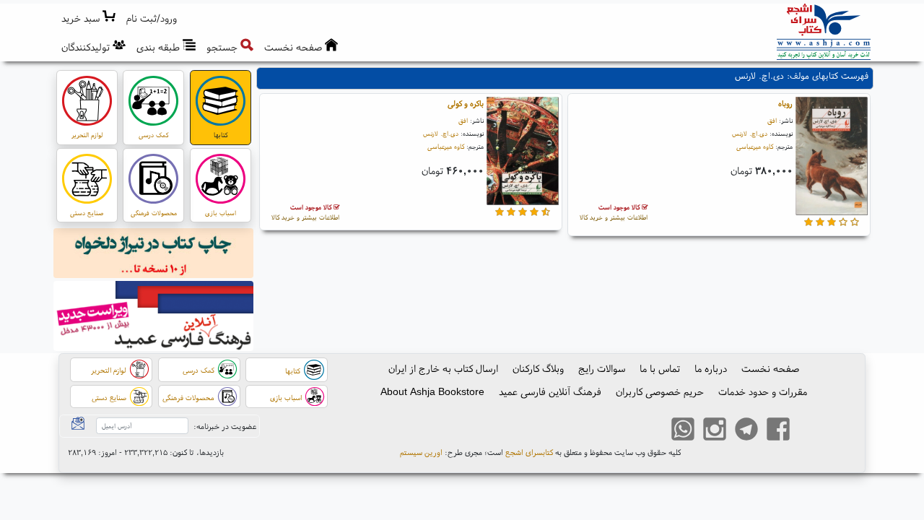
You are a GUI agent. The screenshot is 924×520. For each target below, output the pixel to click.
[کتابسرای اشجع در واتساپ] (682, 431)
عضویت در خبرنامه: (224, 426)
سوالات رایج (601, 368)
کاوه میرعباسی (754, 146)
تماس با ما (660, 368)
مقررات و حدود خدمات (762, 391)
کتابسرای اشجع (529, 452)
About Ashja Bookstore (432, 391)
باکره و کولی (466, 103)
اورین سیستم (421, 452)
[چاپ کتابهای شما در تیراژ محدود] (153, 255)
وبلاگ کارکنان (538, 368)
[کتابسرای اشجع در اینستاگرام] (714, 431)
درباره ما (710, 368)
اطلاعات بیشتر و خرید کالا (614, 212)
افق (772, 120)
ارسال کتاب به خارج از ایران (443, 368)
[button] (152, 18)
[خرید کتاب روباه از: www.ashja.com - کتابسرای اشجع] (832, 157)
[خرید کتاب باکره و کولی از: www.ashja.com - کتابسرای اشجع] (523, 153)
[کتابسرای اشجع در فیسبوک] (778, 431)
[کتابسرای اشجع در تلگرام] (746, 431)
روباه (785, 103)
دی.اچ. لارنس (749, 133)
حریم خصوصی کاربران (660, 391)
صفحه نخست (770, 368)
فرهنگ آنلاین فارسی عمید (550, 391)
